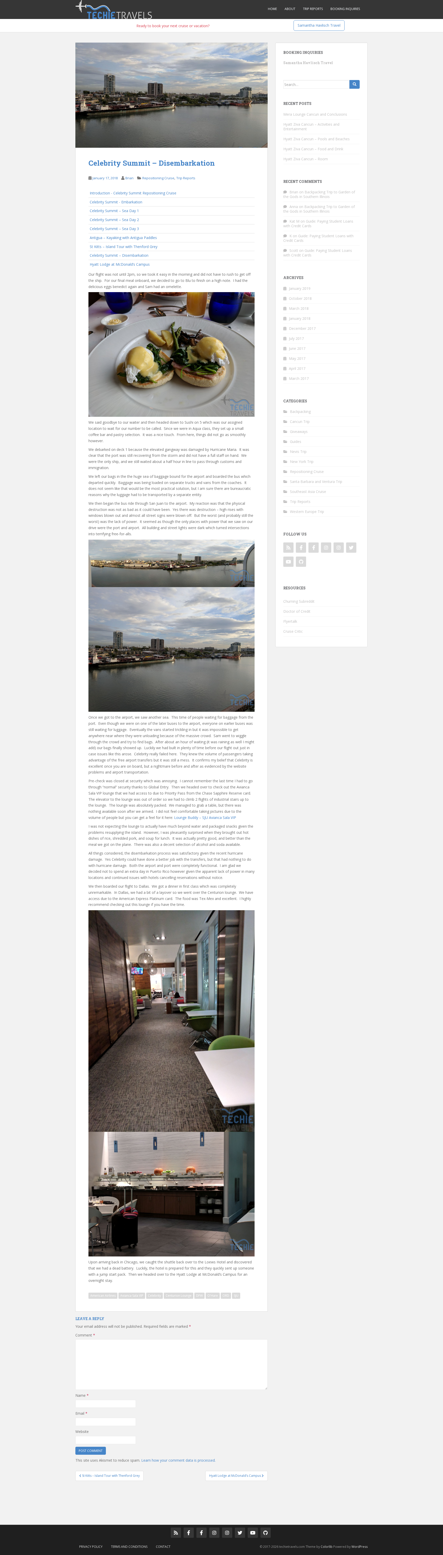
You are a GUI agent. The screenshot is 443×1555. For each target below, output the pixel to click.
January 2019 (299, 288)
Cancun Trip (300, 421)
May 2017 (297, 358)
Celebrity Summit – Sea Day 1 (114, 210)
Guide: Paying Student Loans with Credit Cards (318, 223)
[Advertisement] (168, 1499)
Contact (163, 1546)
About (290, 9)
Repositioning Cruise (158, 178)
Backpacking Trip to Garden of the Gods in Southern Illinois (319, 194)
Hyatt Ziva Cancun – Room (305, 158)
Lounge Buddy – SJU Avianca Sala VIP (205, 817)
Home (272, 9)
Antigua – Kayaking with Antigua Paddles (123, 237)
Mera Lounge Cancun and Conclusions (315, 114)
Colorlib (327, 1546)
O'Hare (212, 1295)
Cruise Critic (293, 631)
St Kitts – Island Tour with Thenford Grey (123, 246)
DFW (199, 1295)
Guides (295, 441)
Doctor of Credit (296, 611)
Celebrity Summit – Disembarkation (119, 255)
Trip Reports (313, 9)
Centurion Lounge (179, 1295)
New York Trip (302, 461)
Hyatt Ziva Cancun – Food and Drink (313, 148)
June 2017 (297, 348)
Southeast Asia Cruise (308, 491)
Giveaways (299, 431)
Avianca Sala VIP (131, 1295)
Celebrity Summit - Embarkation (116, 202)
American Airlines (103, 1295)
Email (81, 1413)
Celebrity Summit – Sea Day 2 (114, 219)
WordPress (359, 1546)
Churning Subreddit (299, 601)
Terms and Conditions (129, 1546)
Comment (85, 1335)
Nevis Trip (298, 451)
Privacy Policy (91, 1546)
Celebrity (154, 1295)
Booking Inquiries (345, 9)
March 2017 (299, 378)
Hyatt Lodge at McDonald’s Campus (120, 264)
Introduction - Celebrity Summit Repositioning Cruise (133, 193)
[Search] (354, 84)
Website (82, 1431)
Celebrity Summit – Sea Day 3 (114, 228)
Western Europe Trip (307, 511)
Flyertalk (290, 621)
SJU (236, 1295)
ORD (226, 1295)
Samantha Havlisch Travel (319, 25)
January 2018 (299, 318)
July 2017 (296, 338)
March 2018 (299, 308)
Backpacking (300, 411)
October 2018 (300, 298)
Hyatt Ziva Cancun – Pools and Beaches (316, 138)
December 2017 (302, 328)
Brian (129, 178)
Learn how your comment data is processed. (178, 1460)
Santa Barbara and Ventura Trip (316, 481)
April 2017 (297, 368)
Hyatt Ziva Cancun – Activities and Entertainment (311, 126)
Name (82, 1395)
